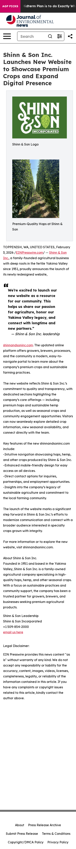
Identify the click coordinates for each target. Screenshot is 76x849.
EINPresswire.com (29, 252)
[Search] (50, 36)
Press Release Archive (44, 825)
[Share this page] (70, 36)
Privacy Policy (57, 842)
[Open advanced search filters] (59, 36)
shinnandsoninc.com (18, 345)
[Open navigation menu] (7, 36)
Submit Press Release (22, 834)
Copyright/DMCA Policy (25, 842)
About (19, 825)
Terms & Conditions (56, 834)
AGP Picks (10, 6)
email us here (13, 632)
